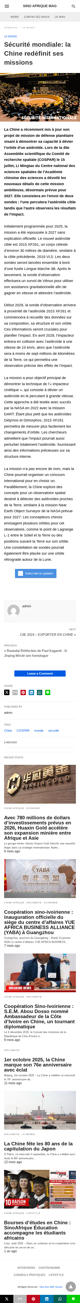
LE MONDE (28, 28)
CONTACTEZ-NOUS (37, 16)
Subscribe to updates (39, 573)
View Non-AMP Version (50, 1287)
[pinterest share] (23, 692)
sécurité (53, 730)
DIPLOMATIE (34, 902)
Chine (8, 730)
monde (38, 730)
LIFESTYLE (33, 1213)
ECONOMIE (33, 808)
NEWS (15, 16)
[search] (73, 6)
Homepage (11, 28)
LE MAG (60, 16)
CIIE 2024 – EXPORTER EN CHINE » (48, 634)
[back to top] (71, 1287)
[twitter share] (6, 692)
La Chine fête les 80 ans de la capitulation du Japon (38, 1146)
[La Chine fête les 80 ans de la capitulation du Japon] (40, 1110)
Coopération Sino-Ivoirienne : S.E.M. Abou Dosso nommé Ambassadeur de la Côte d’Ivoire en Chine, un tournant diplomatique (39, 1016)
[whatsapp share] (39, 692)
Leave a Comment (40, 673)
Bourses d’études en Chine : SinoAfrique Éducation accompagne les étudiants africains (37, 1230)
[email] (20, 1299)
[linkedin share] (31, 692)
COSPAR (23, 730)
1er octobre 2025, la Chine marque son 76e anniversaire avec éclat (38, 1065)
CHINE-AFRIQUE (14, 808)
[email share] (15, 692)
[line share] (47, 692)
